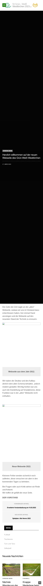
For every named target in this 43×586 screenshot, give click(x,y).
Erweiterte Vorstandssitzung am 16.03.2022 (21, 507)
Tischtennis (8, 539)
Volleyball (7, 548)
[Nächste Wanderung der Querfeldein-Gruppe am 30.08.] (11, 570)
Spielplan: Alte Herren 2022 (21, 518)
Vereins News (7, 150)
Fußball (7, 535)
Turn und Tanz (9, 544)
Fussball (26, 578)
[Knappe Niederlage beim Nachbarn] (32, 570)
